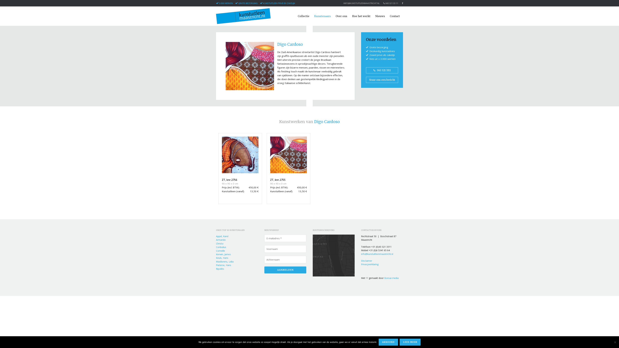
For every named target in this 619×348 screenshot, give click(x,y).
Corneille (220, 250)
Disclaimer (366, 260)
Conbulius (221, 247)
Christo (219, 243)
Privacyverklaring (369, 264)
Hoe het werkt (361, 16)
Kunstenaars (322, 16)
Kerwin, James (223, 254)
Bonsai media (391, 278)
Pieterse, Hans (223, 265)
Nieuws (380, 16)
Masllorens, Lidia (225, 261)
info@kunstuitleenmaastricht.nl (362, 3)
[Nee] (615, 342)
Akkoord (388, 342)
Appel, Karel (222, 236)
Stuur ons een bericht (382, 79)
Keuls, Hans (222, 257)
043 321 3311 (384, 70)
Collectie (303, 16)
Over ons (341, 16)
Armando (221, 239)
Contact (395, 16)
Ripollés (220, 268)
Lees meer (410, 342)
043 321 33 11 (391, 3)
